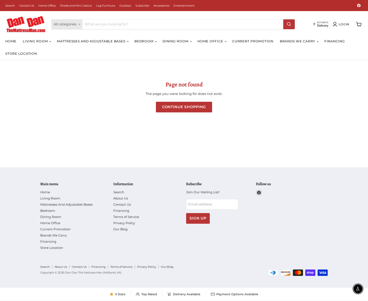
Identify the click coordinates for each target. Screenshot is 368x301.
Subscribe (142, 5)
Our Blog (120, 229)
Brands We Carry (298, 41)
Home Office (47, 5)
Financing (334, 41)
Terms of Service (126, 217)
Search (10, 5)
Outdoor (125, 5)
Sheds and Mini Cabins (76, 5)
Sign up (198, 218)
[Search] (289, 24)
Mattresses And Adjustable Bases (91, 41)
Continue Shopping (184, 107)
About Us (120, 198)
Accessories (161, 5)
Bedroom (144, 41)
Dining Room (175, 41)
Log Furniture (105, 5)
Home (10, 41)
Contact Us (26, 5)
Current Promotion (252, 41)
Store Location (21, 54)
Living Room (36, 41)
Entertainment (184, 5)
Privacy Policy (124, 223)
